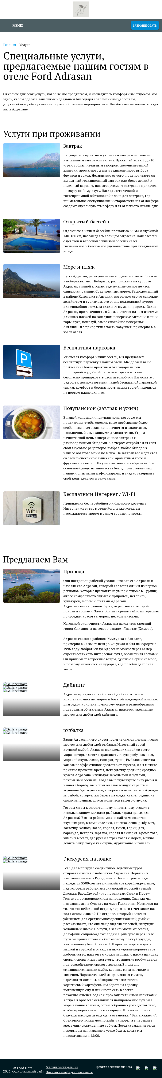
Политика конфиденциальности (69, 1072)
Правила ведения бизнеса (113, 1066)
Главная (10, 44)
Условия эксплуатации (62, 1067)
